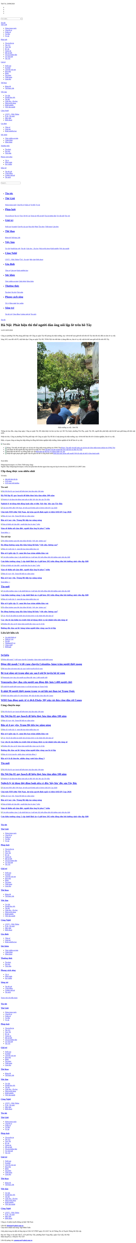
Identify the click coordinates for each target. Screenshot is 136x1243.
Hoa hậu (8, 71)
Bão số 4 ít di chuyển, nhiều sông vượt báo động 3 (23, 758)
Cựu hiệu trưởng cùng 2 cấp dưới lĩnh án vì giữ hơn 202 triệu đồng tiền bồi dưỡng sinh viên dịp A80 (45, 561)
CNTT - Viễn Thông (12, 114)
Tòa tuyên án (9, 43)
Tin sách (8, 177)
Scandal (7, 68)
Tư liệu (7, 34)
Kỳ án (7, 49)
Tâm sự (7, 127)
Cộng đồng (9, 173)
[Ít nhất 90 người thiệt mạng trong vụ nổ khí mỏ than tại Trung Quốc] (24, 686)
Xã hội (7, 641)
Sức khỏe (4, 135)
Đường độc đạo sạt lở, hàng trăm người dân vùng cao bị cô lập (28, 628)
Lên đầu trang (12, 998)
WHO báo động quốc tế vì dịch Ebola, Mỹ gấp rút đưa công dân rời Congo (41, 700)
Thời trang (8, 77)
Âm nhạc (8, 75)
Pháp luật (4, 39)
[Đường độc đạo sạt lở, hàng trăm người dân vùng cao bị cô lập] (23, 624)
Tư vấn (7, 95)
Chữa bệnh (9, 140)
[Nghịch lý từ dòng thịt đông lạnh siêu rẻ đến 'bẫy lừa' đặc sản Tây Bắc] (25, 499)
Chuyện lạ (8, 30)
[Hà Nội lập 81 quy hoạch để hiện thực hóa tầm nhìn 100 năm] (22, 491)
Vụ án (7, 36)
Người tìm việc (10, 97)
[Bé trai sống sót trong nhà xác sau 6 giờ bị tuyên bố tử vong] (22, 668)
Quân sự (8, 32)
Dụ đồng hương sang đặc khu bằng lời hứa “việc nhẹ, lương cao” (29, 545)
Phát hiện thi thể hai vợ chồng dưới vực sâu (50, 451)
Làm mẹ (8, 129)
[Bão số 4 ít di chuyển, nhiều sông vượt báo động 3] (18, 754)
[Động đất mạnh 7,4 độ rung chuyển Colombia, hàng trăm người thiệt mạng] (27, 659)
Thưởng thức (5, 146)
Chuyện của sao (10, 69)
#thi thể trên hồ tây (11, 479)
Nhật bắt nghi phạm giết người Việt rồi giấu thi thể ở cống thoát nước (76, 453)
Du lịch (7, 151)
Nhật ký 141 (9, 639)
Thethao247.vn (10, 643)
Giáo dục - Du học (11, 101)
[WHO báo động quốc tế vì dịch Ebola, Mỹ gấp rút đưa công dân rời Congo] (27, 696)
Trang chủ (4, 998)
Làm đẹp (8, 79)
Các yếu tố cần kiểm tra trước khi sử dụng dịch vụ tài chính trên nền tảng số (34, 620)
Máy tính (8, 118)
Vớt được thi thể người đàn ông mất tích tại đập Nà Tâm (63, 449)
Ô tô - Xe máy (10, 116)
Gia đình (4, 124)
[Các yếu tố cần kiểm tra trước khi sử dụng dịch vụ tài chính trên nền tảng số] (27, 616)
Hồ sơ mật (8, 53)
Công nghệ (9, 645)
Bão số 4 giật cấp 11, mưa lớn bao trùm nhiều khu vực (24, 553)
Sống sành (8, 162)
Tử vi (7, 160)
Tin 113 (7, 45)
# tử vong (8, 481)
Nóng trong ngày (11, 28)
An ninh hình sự (10, 637)
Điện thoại (8, 120)
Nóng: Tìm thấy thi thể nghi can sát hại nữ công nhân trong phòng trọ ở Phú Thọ (88, 448)
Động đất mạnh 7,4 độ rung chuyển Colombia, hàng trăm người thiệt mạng (41, 664)
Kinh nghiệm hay (11, 131)
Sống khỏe (8, 142)
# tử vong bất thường (12, 483)
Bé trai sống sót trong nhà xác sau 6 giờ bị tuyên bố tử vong (33, 673)
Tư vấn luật (9, 56)
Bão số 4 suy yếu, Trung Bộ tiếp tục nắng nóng (21, 520)
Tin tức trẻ (8, 171)
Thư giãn (8, 153)
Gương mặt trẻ (10, 175)
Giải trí (3, 62)
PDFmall (8, 647)
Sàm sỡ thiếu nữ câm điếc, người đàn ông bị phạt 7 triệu (25, 528)
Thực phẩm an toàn (11, 138)
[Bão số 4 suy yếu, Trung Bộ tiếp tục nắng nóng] (17, 516)
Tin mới (5, 586)
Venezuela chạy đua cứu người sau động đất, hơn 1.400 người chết (36, 682)
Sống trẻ (3, 168)
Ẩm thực (8, 149)
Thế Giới (4, 25)
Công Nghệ (5, 111)
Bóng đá (8, 86)
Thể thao (4, 83)
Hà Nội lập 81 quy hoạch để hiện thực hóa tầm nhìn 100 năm (28, 495)
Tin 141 (7, 58)
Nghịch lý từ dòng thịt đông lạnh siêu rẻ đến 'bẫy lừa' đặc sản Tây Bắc (31, 504)
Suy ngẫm (8, 164)
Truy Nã (8, 47)
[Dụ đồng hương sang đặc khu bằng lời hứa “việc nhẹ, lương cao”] (23, 541)
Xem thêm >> (5, 532)
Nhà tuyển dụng (10, 103)
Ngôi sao (8, 66)
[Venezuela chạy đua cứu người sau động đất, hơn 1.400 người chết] (24, 677)
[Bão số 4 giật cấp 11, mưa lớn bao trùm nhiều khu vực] (20, 549)
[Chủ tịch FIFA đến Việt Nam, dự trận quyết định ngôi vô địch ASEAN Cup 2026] (29, 508)
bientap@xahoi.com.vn (15, 1226)
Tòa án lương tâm (11, 55)
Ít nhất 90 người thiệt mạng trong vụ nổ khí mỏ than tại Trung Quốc (38, 691)
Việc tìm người (10, 107)
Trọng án (8, 51)
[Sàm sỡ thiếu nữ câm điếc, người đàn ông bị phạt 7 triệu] (20, 524)
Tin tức (3, 23)
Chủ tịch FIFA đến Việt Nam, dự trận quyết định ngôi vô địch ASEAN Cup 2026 (36, 512)
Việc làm (4, 92)
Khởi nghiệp (9, 105)
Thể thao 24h (9, 88)
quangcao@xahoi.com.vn (23, 1240)
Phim (7, 73)
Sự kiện (5, 655)
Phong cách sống (6, 157)
